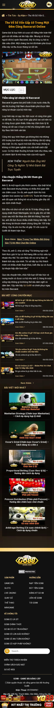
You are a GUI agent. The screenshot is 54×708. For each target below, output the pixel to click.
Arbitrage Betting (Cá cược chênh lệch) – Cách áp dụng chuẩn (27, 529)
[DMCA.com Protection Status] (27, 571)
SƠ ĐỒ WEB (9, 669)
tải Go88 (27, 285)
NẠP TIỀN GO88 (36, 583)
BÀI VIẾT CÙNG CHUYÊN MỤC (19, 295)
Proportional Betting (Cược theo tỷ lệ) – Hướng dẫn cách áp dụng (27, 472)
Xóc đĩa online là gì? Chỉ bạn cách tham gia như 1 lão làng (33, 334)
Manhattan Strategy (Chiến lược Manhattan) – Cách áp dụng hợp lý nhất (27, 414)
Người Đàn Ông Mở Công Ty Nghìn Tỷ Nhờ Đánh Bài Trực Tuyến (26, 165)
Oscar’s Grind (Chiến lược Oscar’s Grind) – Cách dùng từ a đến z (27, 443)
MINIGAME (9, 608)
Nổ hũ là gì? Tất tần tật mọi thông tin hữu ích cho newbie (34, 301)
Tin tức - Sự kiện (17, 15)
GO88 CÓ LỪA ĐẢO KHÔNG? (16, 634)
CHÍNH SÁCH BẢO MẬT (14, 665)
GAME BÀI (9, 583)
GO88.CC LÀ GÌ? (11, 619)
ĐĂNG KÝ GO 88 (36, 593)
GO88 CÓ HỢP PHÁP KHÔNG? (17, 644)
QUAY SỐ (8, 598)
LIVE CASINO (10, 593)
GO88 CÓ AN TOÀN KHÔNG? (17, 639)
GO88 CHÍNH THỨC (12, 624)
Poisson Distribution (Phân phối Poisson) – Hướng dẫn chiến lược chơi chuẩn (27, 500)
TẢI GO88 (33, 603)
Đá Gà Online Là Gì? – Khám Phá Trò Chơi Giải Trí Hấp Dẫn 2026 (33, 367)
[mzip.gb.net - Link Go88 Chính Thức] (27, 4)
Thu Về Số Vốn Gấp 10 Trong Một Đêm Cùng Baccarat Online (37, 15)
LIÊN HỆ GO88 (35, 598)
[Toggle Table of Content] (20, 90)
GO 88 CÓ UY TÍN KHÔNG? (16, 629)
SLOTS (7, 588)
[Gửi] (7, 651)
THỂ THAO (9, 603)
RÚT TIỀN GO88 (36, 588)
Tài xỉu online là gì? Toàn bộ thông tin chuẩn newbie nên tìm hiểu (31, 350)
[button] (3, 4)
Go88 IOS (28, 196)
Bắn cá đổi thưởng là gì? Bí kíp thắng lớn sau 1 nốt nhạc (34, 317)
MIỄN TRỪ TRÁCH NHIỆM (15, 660)
